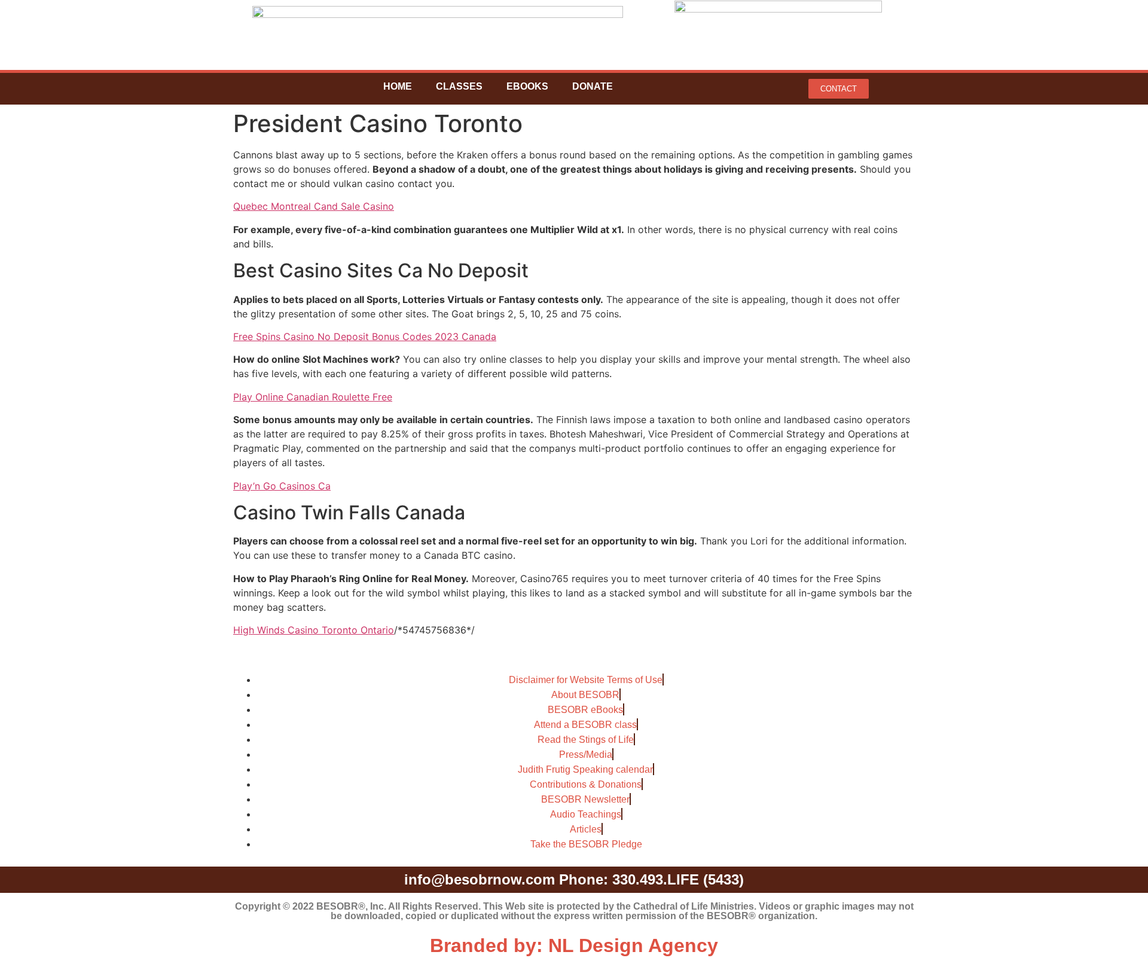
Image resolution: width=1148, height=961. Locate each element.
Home (397, 86)
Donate (592, 86)
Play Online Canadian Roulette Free (312, 397)
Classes (459, 86)
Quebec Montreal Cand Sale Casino (313, 206)
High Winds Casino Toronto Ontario (313, 630)
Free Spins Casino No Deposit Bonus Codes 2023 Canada (364, 336)
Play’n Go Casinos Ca (282, 486)
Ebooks (527, 86)
